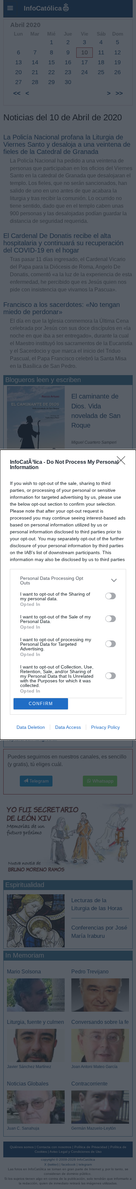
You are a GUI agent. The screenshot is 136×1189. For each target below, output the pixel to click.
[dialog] (68, 595)
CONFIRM (41, 703)
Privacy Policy (105, 727)
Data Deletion (31, 727)
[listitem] (68, 580)
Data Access (68, 727)
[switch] (110, 596)
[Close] (123, 462)
